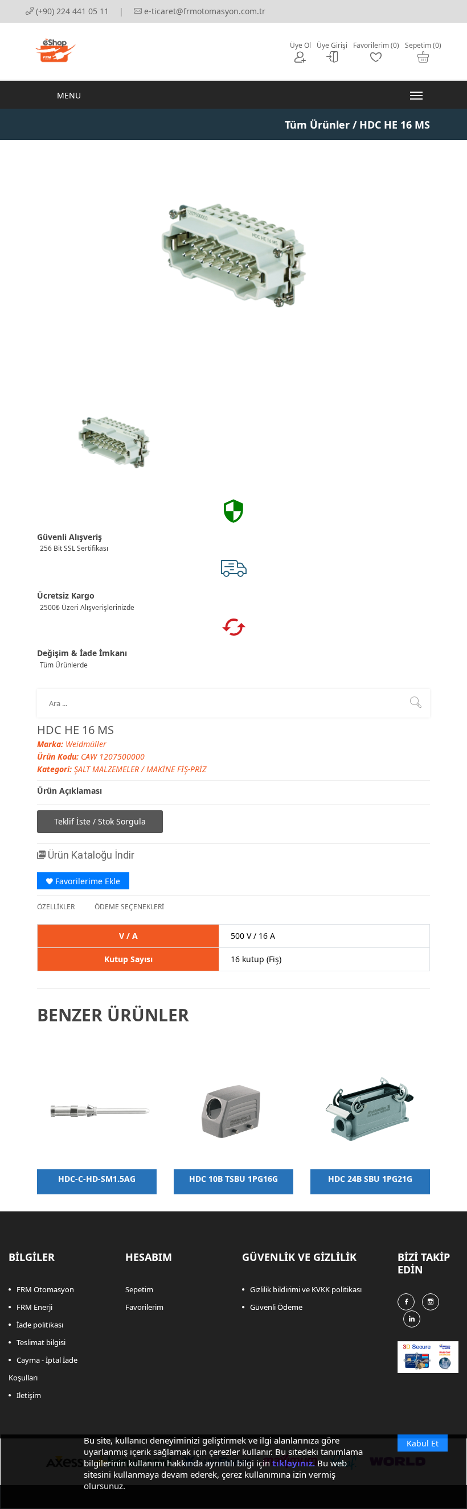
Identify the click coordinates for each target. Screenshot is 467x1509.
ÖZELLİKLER (56, 907)
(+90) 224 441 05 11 (71, 11)
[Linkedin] (411, 1318)
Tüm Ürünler (317, 124)
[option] (114, 441)
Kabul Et (423, 1443)
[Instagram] (430, 1301)
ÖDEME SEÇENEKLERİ (129, 907)
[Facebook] (406, 1301)
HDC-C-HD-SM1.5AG (97, 1178)
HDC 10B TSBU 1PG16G (233, 1178)
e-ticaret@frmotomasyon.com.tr (203, 11)
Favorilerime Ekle (86, 881)
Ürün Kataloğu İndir (90, 855)
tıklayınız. (293, 1463)
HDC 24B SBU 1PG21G (370, 1178)
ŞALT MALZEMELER (107, 769)
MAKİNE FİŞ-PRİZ (176, 769)
